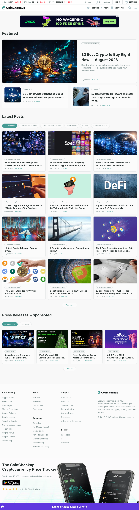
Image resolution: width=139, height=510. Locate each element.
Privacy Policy (67, 409)
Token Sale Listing (41, 446)
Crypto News (8, 433)
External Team (19, 360)
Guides (85, 126)
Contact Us (66, 397)
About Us (65, 401)
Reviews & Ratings (100, 126)
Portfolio (36, 397)
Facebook (65, 435)
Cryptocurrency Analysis (52, 126)
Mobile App (7, 440)
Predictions (7, 401)
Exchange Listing (40, 439)
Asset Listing (38, 442)
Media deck (38, 431)
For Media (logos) (41, 427)
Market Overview (10, 409)
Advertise (37, 423)
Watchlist (37, 401)
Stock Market (72, 126)
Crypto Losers (8, 417)
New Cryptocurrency (11, 425)
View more (70, 305)
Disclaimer (65, 417)
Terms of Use (67, 405)
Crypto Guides (8, 437)
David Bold (37, 101)
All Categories (9, 126)
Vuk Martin (64, 211)
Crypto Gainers (9, 413)
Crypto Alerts (39, 405)
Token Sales (7, 429)
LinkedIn (65, 442)
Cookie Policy (67, 413)
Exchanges (7, 405)
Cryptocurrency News (29, 126)
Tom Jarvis (109, 254)
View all (69, 369)
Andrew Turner (96, 80)
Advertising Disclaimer (71, 421)
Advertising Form (40, 435)
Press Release (9, 324)
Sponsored (25, 324)
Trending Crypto (9, 421)
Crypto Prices (8, 397)
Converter (37, 409)
